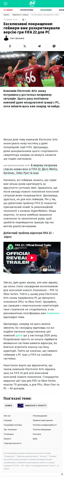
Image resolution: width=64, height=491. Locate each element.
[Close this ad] (62, 474)
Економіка (46, 10)
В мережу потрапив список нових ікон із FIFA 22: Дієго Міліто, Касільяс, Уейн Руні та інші (30, 169)
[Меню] (5, 3)
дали (19, 335)
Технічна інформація (42, 429)
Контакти (37, 434)
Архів (35, 439)
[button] (10, 46)
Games (6, 15)
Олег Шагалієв (17, 38)
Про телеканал (10, 429)
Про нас (7, 416)
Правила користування (43, 420)
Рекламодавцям (40, 416)
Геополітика (26, 10)
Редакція (8, 420)
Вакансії (7, 439)
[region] (32, 483)
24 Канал (8, 10)
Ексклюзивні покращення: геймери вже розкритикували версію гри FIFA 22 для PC (46, 15)
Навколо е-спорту (20, 15)
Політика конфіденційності (45, 425)
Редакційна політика (13, 425)
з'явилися (53, 313)
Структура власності (12, 443)
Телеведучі (9, 434)
